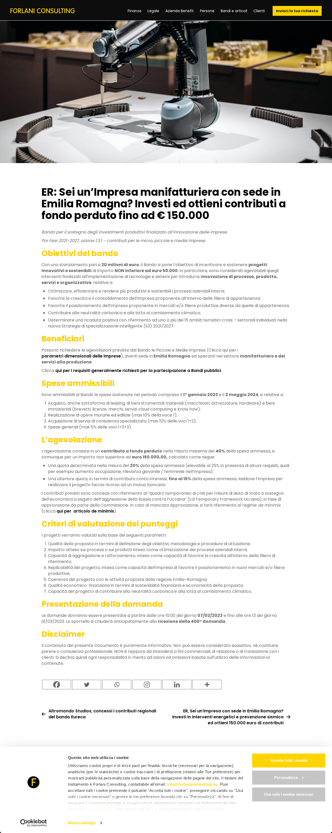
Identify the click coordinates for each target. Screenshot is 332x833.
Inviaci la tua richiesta (297, 10)
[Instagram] (146, 684)
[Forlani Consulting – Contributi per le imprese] (42, 11)
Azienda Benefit (179, 11)
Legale (153, 11)
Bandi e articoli (234, 11)
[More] (207, 684)
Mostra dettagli (82, 823)
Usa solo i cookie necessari (288, 794)
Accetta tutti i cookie (288, 760)
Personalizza (286, 777)
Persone (207, 11)
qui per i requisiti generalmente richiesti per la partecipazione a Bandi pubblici (138, 371)
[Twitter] (86, 684)
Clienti (259, 11)
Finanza (134, 11)
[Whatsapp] (116, 684)
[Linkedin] (176, 684)
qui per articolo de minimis (85, 511)
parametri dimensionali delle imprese (81, 356)
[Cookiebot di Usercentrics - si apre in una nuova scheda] (33, 823)
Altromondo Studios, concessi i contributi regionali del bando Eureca (102, 714)
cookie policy (102, 809)
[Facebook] (56, 684)
